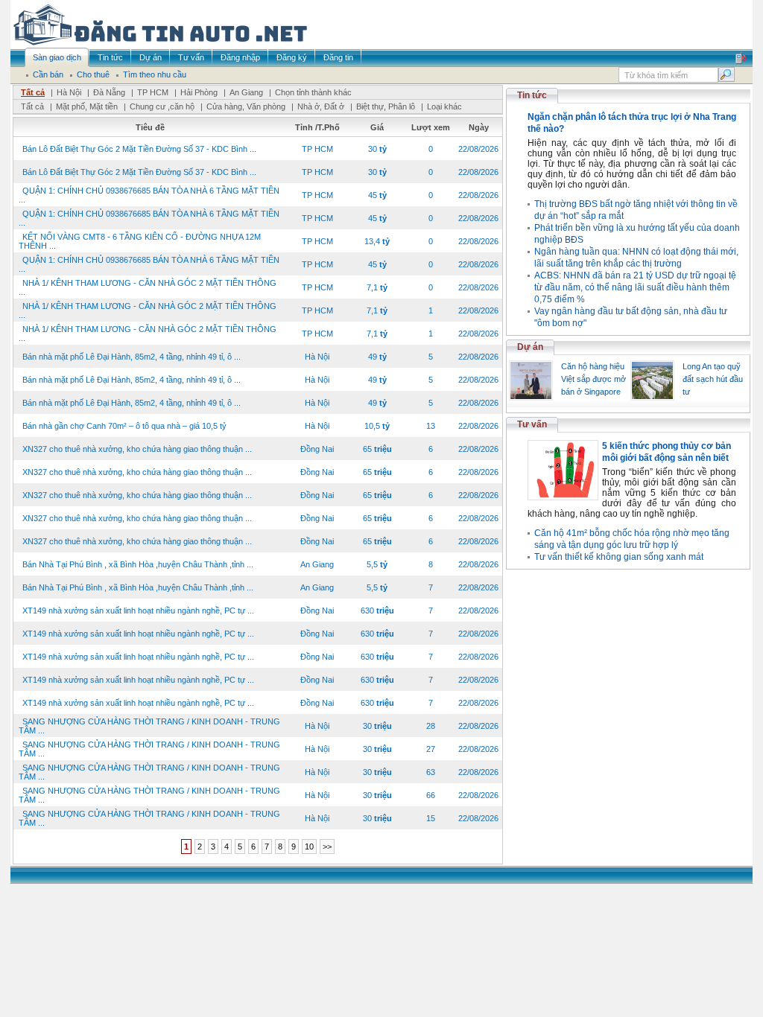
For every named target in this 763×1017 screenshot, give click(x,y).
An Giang (246, 92)
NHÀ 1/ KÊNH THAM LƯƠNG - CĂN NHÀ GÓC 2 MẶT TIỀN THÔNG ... (147, 287)
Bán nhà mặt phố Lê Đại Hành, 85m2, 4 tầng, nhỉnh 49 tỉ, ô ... (131, 356)
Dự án (530, 347)
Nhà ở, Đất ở (320, 106)
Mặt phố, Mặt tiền (87, 106)
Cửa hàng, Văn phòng (245, 106)
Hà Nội (69, 92)
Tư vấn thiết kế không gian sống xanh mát (618, 557)
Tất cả (33, 92)
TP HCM (152, 92)
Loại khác (444, 106)
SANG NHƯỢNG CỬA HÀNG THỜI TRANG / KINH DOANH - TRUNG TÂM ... (149, 726)
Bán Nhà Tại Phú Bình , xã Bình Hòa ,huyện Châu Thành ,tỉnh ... (137, 564)
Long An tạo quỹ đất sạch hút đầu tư (713, 379)
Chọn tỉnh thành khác (313, 92)
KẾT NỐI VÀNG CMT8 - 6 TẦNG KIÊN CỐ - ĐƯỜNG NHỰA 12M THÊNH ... (140, 241)
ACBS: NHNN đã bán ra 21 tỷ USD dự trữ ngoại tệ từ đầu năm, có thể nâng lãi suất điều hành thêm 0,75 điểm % (635, 287)
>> (327, 846)
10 (309, 846)
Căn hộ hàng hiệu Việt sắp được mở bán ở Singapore (593, 379)
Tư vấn (532, 424)
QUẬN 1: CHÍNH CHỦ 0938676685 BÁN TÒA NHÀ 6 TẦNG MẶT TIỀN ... (149, 195)
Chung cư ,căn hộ (162, 106)
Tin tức (532, 95)
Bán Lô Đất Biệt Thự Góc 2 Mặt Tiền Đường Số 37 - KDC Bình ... (139, 148)
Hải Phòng (199, 92)
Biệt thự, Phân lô (385, 106)
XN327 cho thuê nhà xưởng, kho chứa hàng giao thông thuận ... (137, 448)
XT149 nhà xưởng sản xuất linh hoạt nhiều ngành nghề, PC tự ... (138, 610)
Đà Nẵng (109, 92)
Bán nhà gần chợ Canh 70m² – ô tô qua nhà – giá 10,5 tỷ (124, 425)
